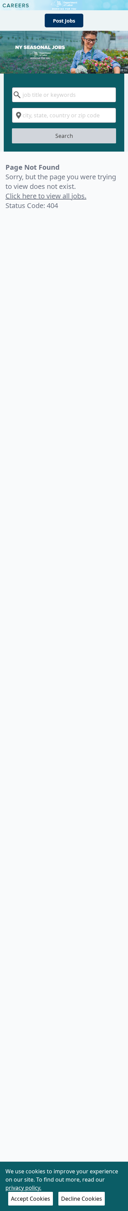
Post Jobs (64, 20)
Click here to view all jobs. (45, 196)
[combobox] (64, 94)
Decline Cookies (81, 1198)
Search (64, 136)
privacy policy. (23, 1187)
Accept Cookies (30, 1198)
